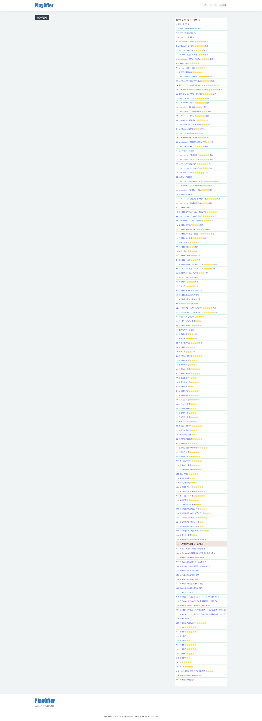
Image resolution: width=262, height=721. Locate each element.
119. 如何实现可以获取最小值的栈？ (190, 544)
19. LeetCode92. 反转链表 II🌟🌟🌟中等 (191, 107)
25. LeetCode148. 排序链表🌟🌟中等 (189, 133)
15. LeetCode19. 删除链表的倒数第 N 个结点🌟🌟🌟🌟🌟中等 (199, 89)
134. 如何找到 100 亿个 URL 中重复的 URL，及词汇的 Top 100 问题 (201, 610)
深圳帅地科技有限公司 (125, 716)
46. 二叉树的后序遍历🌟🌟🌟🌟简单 (189, 225)
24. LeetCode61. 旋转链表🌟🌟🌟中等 (190, 129)
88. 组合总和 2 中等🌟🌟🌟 (186, 408)
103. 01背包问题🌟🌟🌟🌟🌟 (187, 474)
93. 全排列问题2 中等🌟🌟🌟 (187, 430)
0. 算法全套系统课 (182, 24)
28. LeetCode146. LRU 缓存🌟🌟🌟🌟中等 (192, 146)
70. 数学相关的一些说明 (185, 330)
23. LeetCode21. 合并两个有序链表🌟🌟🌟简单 (193, 124)
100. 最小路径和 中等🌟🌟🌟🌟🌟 (189, 461)
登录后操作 (42, 18)
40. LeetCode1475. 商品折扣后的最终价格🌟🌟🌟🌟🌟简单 (198, 199)
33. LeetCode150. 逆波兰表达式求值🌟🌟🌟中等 (194, 168)
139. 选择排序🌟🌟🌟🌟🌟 (186, 632)
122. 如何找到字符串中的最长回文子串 (190, 557)
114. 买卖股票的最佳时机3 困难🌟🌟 (189, 522)
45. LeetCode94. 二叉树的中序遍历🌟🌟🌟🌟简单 (194, 220)
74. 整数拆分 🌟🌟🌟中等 (185, 347)
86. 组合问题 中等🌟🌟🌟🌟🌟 (187, 400)
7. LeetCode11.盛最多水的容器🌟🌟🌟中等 (192, 55)
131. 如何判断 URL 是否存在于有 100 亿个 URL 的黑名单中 (197, 597)
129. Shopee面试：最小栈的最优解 (189, 588)
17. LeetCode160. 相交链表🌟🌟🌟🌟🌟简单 (192, 98)
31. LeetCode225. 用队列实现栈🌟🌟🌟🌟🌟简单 (194, 159)
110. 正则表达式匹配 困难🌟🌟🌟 (188, 504)
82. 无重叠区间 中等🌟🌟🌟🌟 (187, 382)
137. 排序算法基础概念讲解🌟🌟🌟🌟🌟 (191, 623)
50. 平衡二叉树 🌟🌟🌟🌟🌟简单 (188, 242)
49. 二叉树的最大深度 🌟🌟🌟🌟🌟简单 (191, 238)
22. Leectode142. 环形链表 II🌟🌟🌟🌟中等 (192, 120)
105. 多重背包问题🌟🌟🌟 (186, 483)
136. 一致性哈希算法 (183, 618)
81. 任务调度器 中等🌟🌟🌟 (186, 378)
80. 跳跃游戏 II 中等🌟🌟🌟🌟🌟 (188, 373)
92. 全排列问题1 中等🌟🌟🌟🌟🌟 (189, 426)
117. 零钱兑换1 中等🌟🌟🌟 (186, 535)
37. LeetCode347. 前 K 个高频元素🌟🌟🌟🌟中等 (194, 186)
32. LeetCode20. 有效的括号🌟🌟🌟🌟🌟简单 (193, 164)
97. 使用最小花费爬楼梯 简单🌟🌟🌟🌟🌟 (192, 448)
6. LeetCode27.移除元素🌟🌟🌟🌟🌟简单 (191, 50)
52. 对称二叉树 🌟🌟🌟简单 (186, 251)
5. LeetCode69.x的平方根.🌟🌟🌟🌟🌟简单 (192, 46)
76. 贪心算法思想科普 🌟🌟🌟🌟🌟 (189, 356)
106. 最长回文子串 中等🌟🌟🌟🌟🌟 (190, 487)
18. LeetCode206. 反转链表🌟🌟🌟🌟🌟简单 (192, 103)
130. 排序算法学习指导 (184, 592)
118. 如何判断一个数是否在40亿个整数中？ (192, 539)
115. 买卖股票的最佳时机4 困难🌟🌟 (189, 526)
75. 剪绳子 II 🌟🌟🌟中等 (185, 352)
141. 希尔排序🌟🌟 (183, 640)
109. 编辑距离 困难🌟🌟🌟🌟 (187, 500)
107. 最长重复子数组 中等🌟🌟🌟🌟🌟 (190, 491)
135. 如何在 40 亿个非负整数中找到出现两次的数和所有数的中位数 (200, 614)
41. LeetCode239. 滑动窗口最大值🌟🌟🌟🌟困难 (194, 203)
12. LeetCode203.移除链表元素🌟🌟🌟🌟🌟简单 (194, 76)
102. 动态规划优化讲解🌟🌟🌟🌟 (188, 469)
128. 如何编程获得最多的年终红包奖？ (190, 584)
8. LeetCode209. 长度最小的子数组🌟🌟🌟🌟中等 (194, 59)
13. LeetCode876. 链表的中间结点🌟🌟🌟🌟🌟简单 (195, 81)
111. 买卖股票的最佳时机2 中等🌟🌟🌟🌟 (191, 509)
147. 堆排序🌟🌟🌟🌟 (184, 667)
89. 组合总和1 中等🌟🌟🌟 (186, 413)
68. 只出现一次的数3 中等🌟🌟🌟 (188, 321)
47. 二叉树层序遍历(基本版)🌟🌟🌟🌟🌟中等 (193, 229)
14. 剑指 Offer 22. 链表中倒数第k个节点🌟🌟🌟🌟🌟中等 (197, 85)
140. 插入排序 (181, 636)
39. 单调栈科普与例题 (184, 194)
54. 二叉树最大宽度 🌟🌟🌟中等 (188, 260)
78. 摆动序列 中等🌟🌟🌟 (185, 365)
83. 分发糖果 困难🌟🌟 (184, 386)
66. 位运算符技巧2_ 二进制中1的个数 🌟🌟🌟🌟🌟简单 (196, 312)
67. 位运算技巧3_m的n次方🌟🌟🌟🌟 (190, 317)
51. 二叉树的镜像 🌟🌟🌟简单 (187, 247)
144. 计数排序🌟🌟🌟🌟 (185, 653)
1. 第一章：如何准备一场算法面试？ (189, 28)
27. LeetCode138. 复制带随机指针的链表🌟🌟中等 (194, 142)
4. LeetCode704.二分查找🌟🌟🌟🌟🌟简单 (192, 41)
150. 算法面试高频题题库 (185, 680)
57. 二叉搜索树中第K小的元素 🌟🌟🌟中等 (192, 273)
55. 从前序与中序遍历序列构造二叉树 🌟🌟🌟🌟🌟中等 (196, 264)
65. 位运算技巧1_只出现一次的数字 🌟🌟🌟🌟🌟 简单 (196, 308)
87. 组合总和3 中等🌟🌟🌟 (186, 404)
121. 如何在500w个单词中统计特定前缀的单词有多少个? (196, 553)
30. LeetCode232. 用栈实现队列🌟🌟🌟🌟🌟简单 (194, 155)
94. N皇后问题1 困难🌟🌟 (185, 434)
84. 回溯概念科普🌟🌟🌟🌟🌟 (187, 391)
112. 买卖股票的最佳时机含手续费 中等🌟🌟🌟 (193, 513)
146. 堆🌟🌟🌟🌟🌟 (184, 662)
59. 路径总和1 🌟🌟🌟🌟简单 (187, 282)
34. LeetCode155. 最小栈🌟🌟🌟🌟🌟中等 (192, 172)
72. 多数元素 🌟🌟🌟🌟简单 (186, 338)
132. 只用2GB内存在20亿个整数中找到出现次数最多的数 (197, 601)
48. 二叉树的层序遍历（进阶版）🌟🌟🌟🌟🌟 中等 (195, 234)
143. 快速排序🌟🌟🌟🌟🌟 (186, 649)
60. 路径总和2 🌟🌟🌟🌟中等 (187, 286)
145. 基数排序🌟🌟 (183, 658)
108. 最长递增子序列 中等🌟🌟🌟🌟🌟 (190, 496)
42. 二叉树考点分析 (183, 207)
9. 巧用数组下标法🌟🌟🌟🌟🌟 (188, 63)
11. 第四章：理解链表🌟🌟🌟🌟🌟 (189, 72)
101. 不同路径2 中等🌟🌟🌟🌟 (187, 465)
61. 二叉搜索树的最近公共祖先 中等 (189, 290)
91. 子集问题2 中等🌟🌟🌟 (186, 421)
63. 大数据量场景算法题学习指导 (188, 299)
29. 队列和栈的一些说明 (185, 151)
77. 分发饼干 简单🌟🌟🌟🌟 (186, 360)
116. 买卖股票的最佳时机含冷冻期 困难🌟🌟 (192, 531)
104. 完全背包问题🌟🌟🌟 (186, 478)
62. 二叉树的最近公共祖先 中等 (187, 295)
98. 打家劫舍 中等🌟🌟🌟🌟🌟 (187, 452)
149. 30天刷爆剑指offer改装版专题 (189, 675)
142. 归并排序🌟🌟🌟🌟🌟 (186, 645)
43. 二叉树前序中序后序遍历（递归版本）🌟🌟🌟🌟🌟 (196, 212)
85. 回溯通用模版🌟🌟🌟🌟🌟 (187, 395)
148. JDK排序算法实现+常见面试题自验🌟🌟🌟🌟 (194, 671)
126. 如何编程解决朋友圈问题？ (188, 575)
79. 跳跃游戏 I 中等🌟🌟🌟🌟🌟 (188, 369)
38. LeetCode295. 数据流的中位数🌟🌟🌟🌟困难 (194, 190)
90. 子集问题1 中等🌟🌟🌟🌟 (187, 417)
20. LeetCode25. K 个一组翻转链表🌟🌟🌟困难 (193, 111)
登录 (224, 5)
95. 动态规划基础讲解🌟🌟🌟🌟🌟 (189, 439)
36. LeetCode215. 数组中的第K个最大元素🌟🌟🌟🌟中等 (197, 181)
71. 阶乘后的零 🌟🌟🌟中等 (186, 334)
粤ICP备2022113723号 (150, 716)
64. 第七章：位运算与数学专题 (187, 303)
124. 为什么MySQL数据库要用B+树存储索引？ (193, 566)
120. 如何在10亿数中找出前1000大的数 (190, 549)
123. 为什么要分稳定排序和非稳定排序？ (191, 562)
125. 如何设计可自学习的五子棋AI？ (189, 570)
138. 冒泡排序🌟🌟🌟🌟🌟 (186, 627)
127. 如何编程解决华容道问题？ (188, 579)
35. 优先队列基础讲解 (184, 177)
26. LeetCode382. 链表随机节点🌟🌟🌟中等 (192, 138)
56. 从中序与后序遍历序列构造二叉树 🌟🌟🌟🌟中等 (195, 269)
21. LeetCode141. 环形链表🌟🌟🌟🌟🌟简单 (192, 116)
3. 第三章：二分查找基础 (185, 37)
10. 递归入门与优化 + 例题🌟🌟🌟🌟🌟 (191, 68)
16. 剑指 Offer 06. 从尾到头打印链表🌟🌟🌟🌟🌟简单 (196, 94)
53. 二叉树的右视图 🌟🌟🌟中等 (188, 255)
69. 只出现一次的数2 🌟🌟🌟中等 (188, 325)
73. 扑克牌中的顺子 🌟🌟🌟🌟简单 (189, 343)
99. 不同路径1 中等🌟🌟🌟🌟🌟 (188, 456)
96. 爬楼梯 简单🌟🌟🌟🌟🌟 (187, 443)
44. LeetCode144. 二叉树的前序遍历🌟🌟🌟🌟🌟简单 (196, 216)
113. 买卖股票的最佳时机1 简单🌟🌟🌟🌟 (191, 517)
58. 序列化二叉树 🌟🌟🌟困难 (187, 277)
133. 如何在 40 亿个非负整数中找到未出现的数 (193, 605)
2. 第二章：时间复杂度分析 (186, 33)
